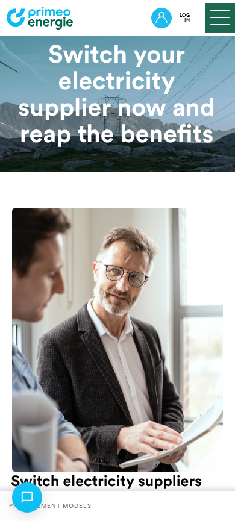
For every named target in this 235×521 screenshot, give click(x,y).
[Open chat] (27, 497)
